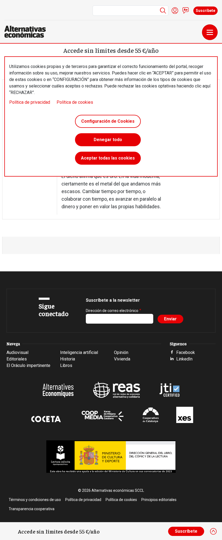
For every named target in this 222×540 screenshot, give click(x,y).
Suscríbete (205, 10)
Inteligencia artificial (79, 352)
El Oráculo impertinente (28, 365)
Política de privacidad (29, 102)
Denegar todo (108, 139)
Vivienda (122, 359)
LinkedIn (184, 359)
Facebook (185, 352)
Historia (67, 359)
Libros (66, 365)
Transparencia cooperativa (31, 509)
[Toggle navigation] (210, 32)
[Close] (213, 531)
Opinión (121, 352)
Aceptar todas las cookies (108, 158)
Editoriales (16, 359)
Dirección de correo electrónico (112, 310)
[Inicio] (27, 32)
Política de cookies (75, 102)
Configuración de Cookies (108, 121)
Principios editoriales (159, 499)
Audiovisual (17, 352)
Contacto (185, 10)
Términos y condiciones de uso (35, 499)
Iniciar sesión (175, 10)
